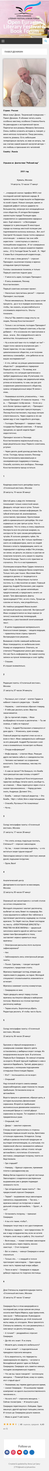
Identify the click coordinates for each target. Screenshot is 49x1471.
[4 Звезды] (13, 1424)
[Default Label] (19, 1452)
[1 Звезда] (4, 1424)
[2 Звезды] (7, 1424)
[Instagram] (13, 1452)
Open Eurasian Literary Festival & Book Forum (24, 26)
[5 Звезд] (16, 1424)
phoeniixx (31, 1467)
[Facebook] (7, 1452)
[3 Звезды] (10, 1424)
